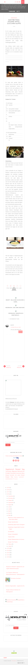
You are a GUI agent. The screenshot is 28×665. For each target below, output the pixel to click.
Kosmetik (12, 475)
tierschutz (8, 471)
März (9, 515)
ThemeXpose (13, 660)
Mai (9, 511)
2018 (8, 489)
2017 (8, 492)
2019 (8, 487)
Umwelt (24, 471)
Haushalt (16, 478)
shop (12, 477)
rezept (18, 469)
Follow (20, 455)
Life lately (17, 475)
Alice (12, 325)
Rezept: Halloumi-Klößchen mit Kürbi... (16, 300)
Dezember (10, 496)
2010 (8, 557)
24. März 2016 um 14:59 (16, 327)
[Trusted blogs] (9, 601)
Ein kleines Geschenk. (16, 578)
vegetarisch (9, 469)
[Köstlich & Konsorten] (10, 600)
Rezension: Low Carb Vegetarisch (16, 307)
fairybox (16, 477)
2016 (8, 494)
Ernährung (14, 17)
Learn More (12, 11)
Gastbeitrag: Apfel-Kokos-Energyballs (16, 524)
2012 (8, 554)
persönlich (13, 473)
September (10, 502)
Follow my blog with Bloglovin (12, 455)
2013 (8, 552)
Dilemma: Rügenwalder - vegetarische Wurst (15, 586)
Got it (18, 11)
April (9, 513)
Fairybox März (11, 536)
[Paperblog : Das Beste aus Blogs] (16, 458)
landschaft (21, 477)
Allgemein (14, 471)
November (10, 498)
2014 (8, 550)
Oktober (10, 500)
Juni (9, 509)
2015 (8, 548)
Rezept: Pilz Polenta (12, 542)
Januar (9, 546)
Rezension (18, 473)
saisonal (19, 471)
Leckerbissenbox (9, 478)
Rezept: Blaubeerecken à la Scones (16, 539)
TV (13, 478)
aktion (23, 473)
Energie (7, 475)
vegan (24, 469)
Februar (10, 544)
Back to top (21, 662)
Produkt (7, 473)
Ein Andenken (11, 531)
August (9, 504)
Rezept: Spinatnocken (13, 522)
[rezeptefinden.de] (20, 600)
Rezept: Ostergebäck (13, 534)
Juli (9, 506)
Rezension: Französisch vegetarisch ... (16, 314)
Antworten (20, 331)
